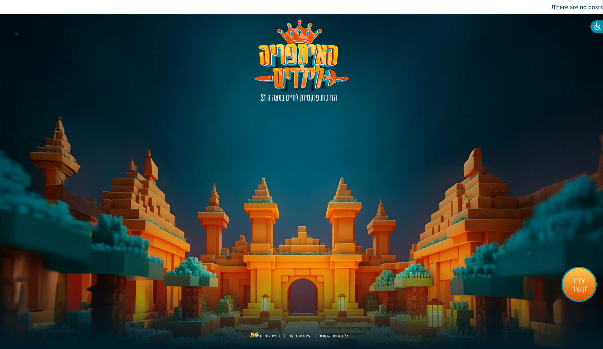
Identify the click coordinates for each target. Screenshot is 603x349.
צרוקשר (579, 284)
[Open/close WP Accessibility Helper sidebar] (595, 28)
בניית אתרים (270, 336)
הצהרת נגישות (300, 336)
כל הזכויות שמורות (333, 336)
